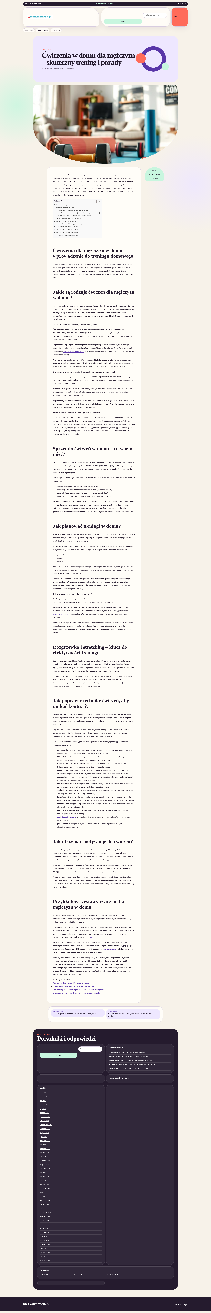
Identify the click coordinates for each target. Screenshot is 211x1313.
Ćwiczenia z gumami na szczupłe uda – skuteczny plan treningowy (78, 990)
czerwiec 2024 (45, 1169)
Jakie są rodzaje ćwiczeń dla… (65, 208)
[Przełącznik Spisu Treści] (97, 202)
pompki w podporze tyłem (73, 351)
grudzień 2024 (45, 1161)
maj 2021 (43, 1256)
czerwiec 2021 (45, 1252)
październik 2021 (46, 1240)
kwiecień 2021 (45, 1260)
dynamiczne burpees (61, 614)
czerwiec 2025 (45, 1141)
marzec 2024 (44, 1177)
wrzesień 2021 (45, 1244)
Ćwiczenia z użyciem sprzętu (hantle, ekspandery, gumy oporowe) (79, 213)
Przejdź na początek (181, 1305)
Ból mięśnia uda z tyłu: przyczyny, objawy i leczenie (127, 1052)
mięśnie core (94, 937)
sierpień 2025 (44, 1133)
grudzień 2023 (45, 1189)
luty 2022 (43, 1224)
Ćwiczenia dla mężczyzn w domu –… (67, 205)
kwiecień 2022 (45, 1216)
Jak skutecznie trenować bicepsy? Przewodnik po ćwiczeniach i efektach (130, 1014)
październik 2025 (46, 1125)
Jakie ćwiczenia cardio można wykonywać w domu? (75, 215)
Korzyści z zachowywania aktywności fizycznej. (71, 983)
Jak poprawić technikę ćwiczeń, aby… (68, 229)
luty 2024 (43, 1181)
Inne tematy (56, 30)
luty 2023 (43, 1209)
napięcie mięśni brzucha (66, 817)
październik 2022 (46, 1212)
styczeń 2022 (44, 1228)
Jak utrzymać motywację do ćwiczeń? (68, 232)
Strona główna (182, 3)
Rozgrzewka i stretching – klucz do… (67, 227)
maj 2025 (43, 1145)
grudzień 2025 (45, 1117)
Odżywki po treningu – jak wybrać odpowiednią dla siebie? (129, 1056)
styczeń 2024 (44, 1185)
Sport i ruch (29, 30)
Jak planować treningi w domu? (66, 221)
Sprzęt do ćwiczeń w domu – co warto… (69, 218)
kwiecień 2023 (45, 1201)
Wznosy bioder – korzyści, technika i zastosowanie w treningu (130, 1060)
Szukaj (123, 21)
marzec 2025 (44, 1153)
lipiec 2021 (43, 1248)
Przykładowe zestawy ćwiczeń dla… (67, 235)
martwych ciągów (109, 949)
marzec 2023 (44, 1204)
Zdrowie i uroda (43, 30)
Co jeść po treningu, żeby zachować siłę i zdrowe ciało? (74, 986)
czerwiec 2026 (45, 1097)
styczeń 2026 (44, 1113)
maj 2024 (43, 1173)
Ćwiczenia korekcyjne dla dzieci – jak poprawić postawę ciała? (76, 993)
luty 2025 (43, 1157)
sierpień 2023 (44, 1193)
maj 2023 (43, 1197)
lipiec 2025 (43, 1137)
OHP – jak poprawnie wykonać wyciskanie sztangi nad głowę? (74, 1013)
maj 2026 (43, 1101)
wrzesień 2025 (45, 1129)
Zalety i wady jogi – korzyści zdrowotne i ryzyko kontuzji (128, 1068)
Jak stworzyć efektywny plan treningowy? (72, 224)
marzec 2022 (44, 1221)
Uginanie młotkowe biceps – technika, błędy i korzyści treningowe (132, 1064)
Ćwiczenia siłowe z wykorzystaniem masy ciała (73, 210)
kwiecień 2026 (45, 1105)
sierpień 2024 (44, 1165)
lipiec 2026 (43, 1093)
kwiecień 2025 (45, 1149)
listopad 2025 (44, 1121)
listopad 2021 (44, 1236)
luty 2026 (43, 1109)
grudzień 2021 (45, 1232)
